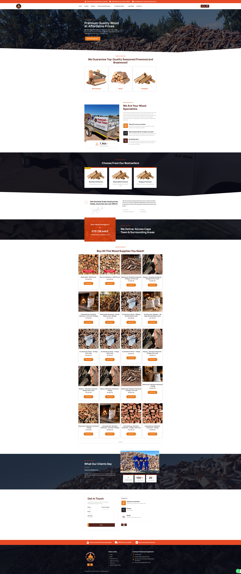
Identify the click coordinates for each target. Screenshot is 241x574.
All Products (96, 88)
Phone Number (106, 507)
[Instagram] (91, 564)
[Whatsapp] (125, 525)
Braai (120, 88)
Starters (93, 6)
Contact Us (139, 6)
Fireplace (144, 88)
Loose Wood (131, 6)
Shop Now (95, 186)
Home (80, 6)
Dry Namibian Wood (119, 6)
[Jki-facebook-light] (122, 525)
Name (89, 507)
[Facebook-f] (88, 564)
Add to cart (88, 283)
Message (90, 515)
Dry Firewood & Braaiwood (104, 6)
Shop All (86, 6)
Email (89, 511)
